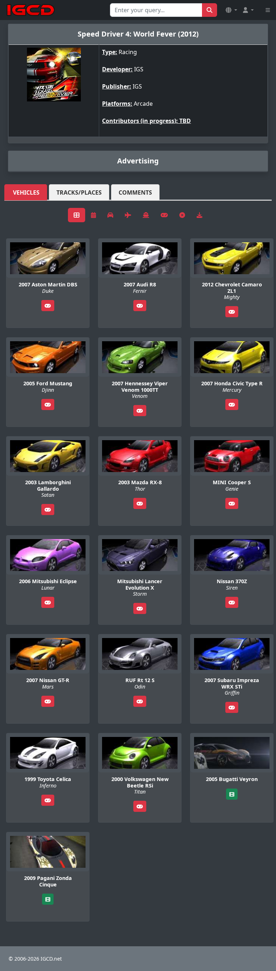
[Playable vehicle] (47, 305)
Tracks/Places (79, 192)
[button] (231, 10)
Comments (135, 192)
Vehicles (26, 192)
